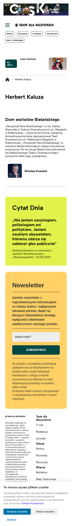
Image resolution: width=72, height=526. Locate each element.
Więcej (40, 467)
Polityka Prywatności (32, 503)
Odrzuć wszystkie (45, 511)
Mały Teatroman (15, 40)
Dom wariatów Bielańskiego (32, 119)
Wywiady (37, 34)
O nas (39, 425)
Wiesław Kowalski (35, 171)
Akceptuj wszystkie (17, 511)
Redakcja (42, 431)
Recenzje (22, 34)
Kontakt (41, 438)
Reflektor (52, 34)
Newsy (10, 34)
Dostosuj (11, 519)
